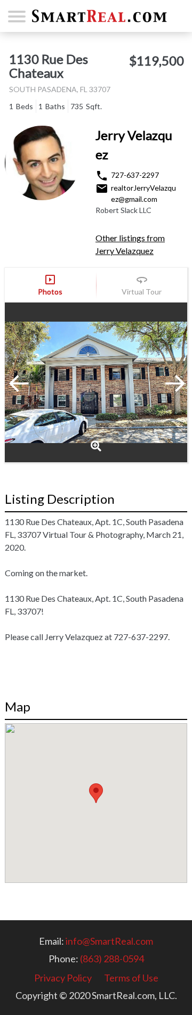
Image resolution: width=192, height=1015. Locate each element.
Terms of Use (131, 978)
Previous (31, 382)
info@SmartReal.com (109, 941)
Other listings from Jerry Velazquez (130, 244)
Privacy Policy (63, 978)
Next (160, 382)
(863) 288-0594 (112, 958)
